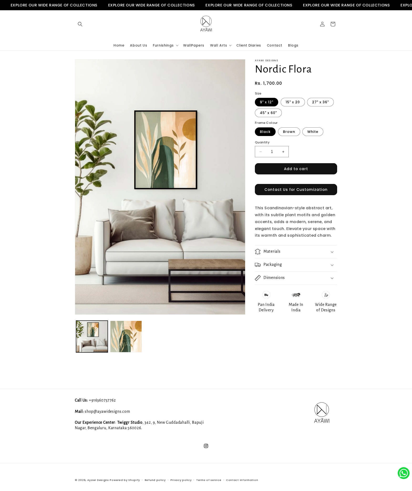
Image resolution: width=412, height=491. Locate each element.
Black (265, 131)
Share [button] (265, 324)
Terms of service (208, 480)
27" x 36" (320, 102)
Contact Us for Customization (296, 189)
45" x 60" (268, 112)
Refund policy (155, 480)
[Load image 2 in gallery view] (126, 336)
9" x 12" (266, 102)
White (312, 131)
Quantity (262, 142)
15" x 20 (293, 102)
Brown (289, 131)
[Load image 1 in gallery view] (92, 336)
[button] (80, 24)
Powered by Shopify (125, 480)
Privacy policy (181, 480)
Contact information (242, 480)
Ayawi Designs (98, 480)
